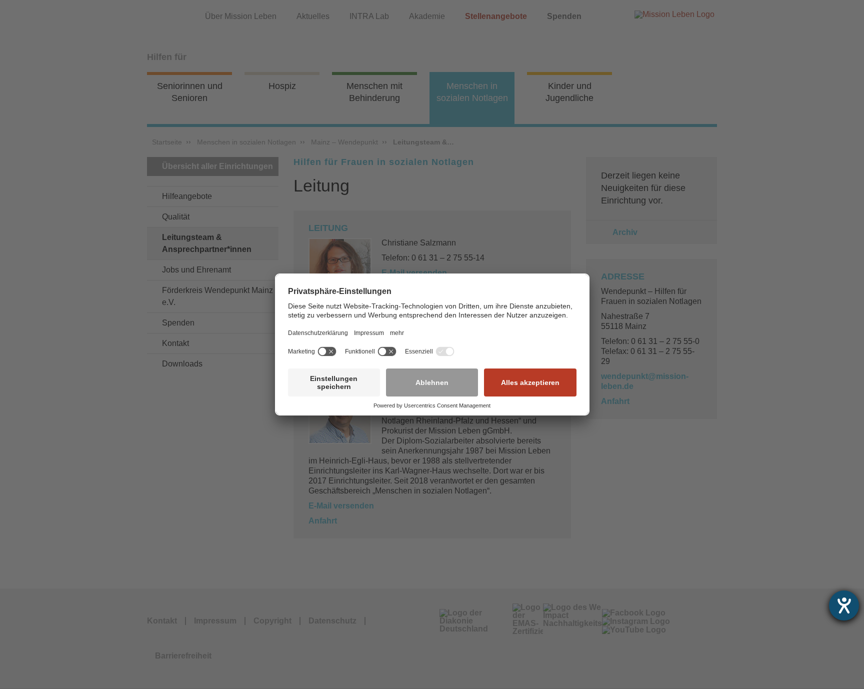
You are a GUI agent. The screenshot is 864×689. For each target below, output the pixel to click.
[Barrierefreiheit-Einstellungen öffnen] (844, 605)
